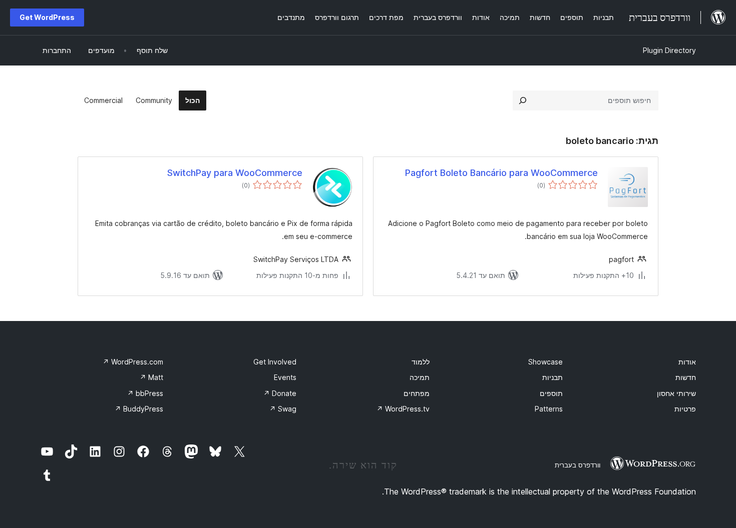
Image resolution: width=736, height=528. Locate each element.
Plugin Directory (669, 50)
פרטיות (685, 408)
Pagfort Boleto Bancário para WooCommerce (501, 173)
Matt (151, 377)
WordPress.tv (403, 408)
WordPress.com (133, 362)
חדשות (685, 377)
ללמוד (421, 362)
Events (285, 377)
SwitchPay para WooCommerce (234, 173)
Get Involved (274, 362)
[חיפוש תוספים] (523, 100)
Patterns (549, 408)
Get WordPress (47, 17)
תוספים (551, 393)
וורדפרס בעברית (577, 465)
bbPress (145, 393)
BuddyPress (139, 408)
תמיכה (420, 377)
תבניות (552, 377)
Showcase (545, 362)
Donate (279, 393)
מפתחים (417, 393)
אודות (687, 362)
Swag (282, 408)
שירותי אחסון (676, 393)
